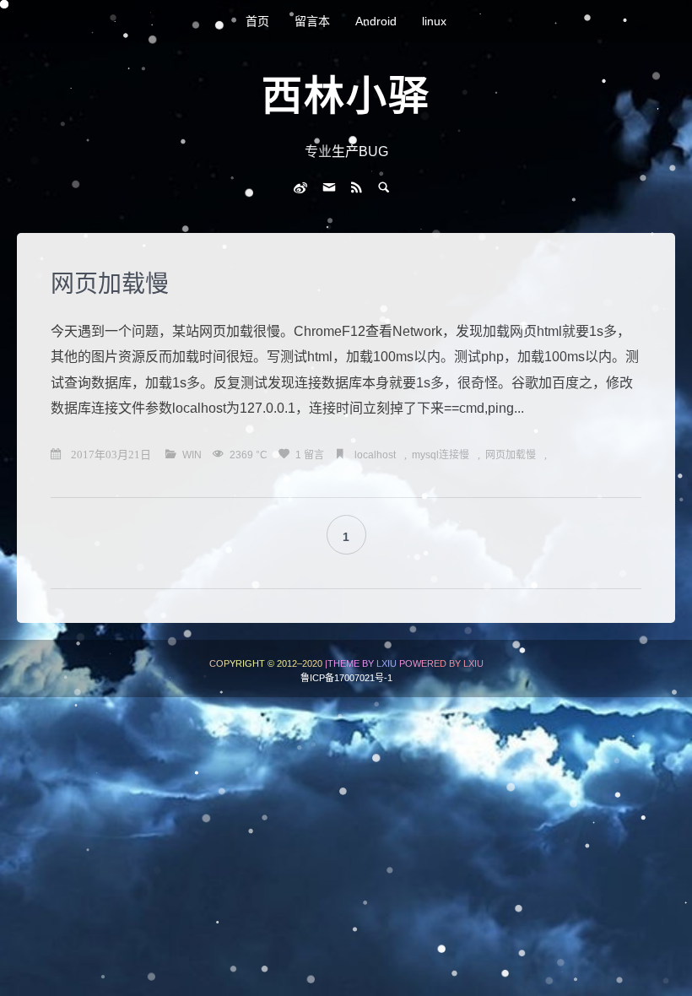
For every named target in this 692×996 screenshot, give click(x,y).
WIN (193, 455)
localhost (375, 455)
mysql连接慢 (440, 455)
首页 (257, 21)
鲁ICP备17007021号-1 (346, 678)
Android (376, 21)
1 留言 (311, 455)
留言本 (312, 21)
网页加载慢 (110, 284)
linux (434, 21)
